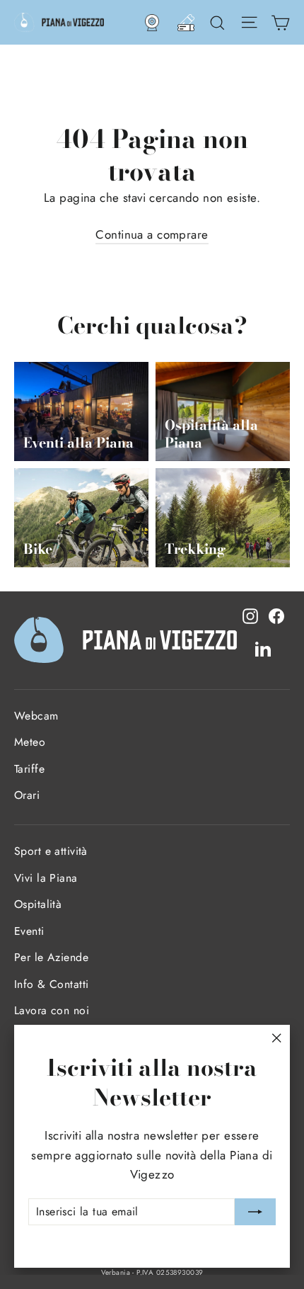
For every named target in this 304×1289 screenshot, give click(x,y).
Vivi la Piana (46, 878)
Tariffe (29, 769)
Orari (27, 795)
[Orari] (186, 22)
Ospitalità (38, 904)
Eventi (29, 931)
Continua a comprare (151, 234)
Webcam (36, 716)
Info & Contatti (51, 984)
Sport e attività (51, 851)
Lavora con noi (51, 1010)
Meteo (29, 742)
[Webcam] (152, 22)
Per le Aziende (51, 957)
